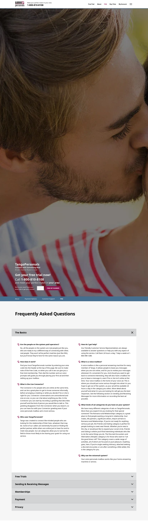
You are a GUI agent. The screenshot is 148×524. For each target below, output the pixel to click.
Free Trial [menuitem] (91, 4)
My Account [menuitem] (123, 4)
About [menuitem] (99, 4)
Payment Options (31, 299)
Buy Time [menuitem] (113, 4)
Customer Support (48, 299)
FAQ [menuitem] (105, 4)
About (17, 299)
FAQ (61, 299)
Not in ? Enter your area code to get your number (25, 288)
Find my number (53, 288)
